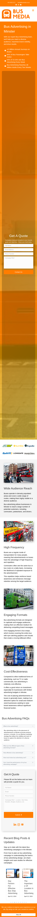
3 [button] (14, 902)
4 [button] (16, 902)
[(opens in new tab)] (7, 445)
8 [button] (24, 902)
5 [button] (18, 902)
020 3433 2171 (11, 2)
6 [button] (20, 902)
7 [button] (22, 902)
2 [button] (12, 902)
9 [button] (26, 902)
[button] (18, 272)
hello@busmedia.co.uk (24, 2)
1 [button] (10, 902)
